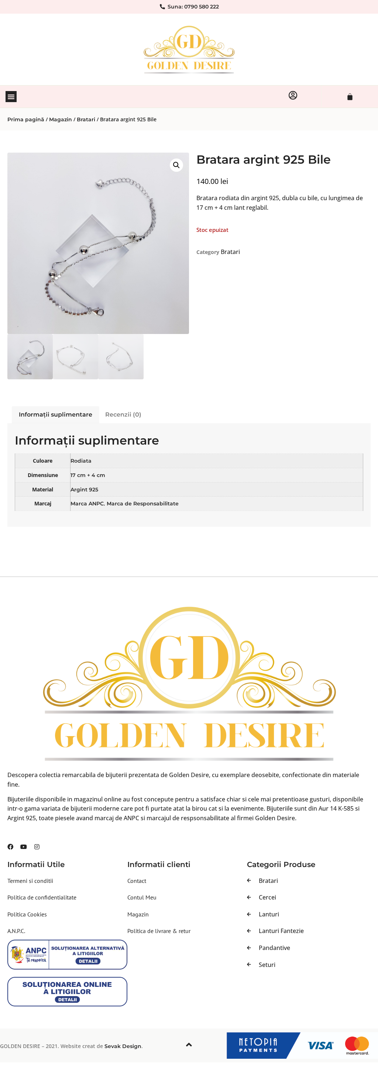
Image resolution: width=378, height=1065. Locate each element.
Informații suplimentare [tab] (55, 414)
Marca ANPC (87, 503)
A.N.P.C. (16, 931)
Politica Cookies (27, 914)
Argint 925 (84, 489)
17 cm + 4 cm (88, 475)
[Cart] (349, 96)
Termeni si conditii (30, 880)
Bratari (86, 119)
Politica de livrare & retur (158, 931)
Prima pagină (25, 119)
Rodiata (81, 460)
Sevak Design (122, 1046)
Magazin (60, 119)
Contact (136, 880)
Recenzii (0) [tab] (123, 414)
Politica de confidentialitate (41, 897)
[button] (11, 96)
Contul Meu (142, 897)
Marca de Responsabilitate (143, 503)
